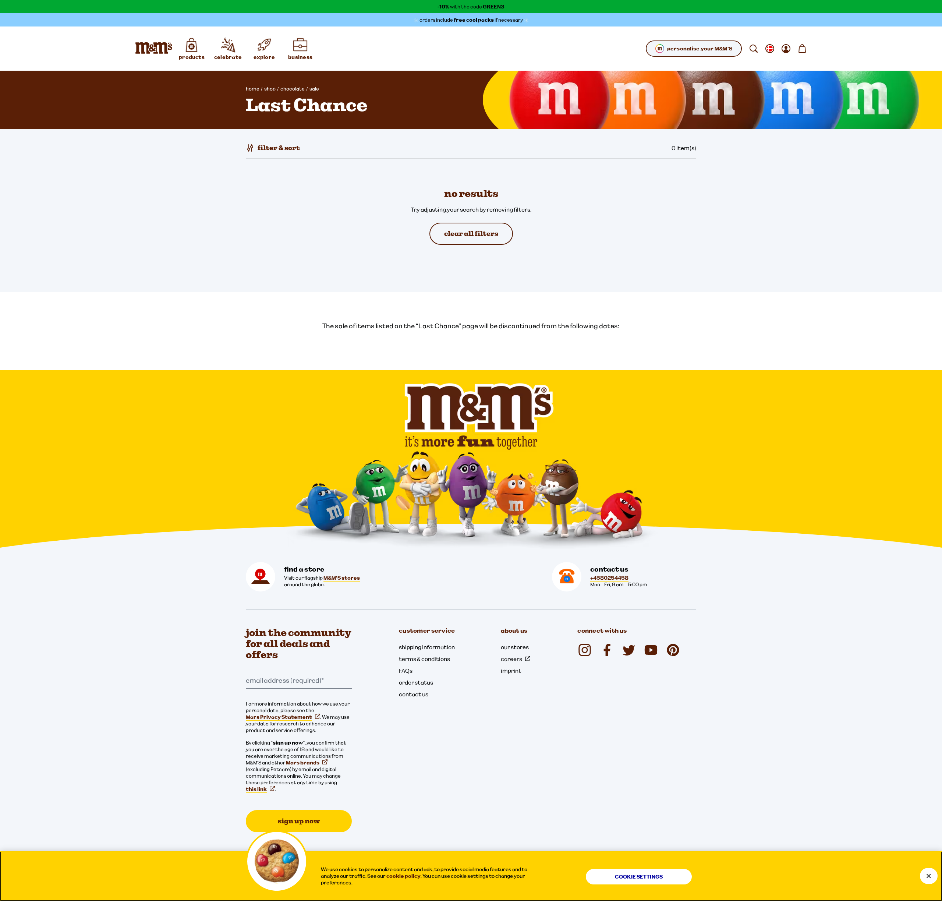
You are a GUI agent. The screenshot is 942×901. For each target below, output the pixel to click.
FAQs (405, 670)
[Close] (929, 876)
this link (256, 789)
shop (270, 89)
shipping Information (427, 647)
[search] (753, 48)
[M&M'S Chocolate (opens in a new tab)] (673, 650)
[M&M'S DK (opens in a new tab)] (606, 650)
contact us (413, 694)
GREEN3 (493, 7)
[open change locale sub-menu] (769, 48)
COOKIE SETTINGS (639, 877)
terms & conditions (424, 659)
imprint (511, 670)
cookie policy (403, 876)
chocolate (292, 89)
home (252, 89)
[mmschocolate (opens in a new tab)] (584, 650)
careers (511, 659)
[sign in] (786, 48)
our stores (515, 647)
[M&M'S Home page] (153, 49)
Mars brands (302, 763)
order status (416, 682)
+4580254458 (609, 578)
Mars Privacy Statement (279, 717)
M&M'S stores (341, 578)
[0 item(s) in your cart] (802, 48)
